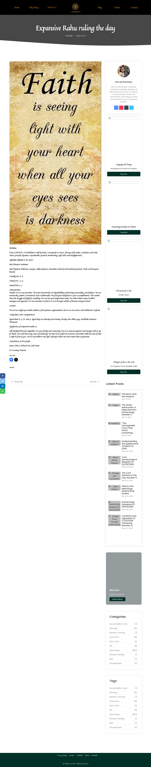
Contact (134, 7)
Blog (100, 7)
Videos (117, 7)
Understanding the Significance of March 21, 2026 (130, 445)
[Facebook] (2, 375)
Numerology (69, 36)
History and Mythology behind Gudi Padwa (128, 490)
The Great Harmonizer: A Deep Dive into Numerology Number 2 (129, 410)
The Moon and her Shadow (129, 395)
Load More (124, 540)
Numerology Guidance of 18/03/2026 (128, 504)
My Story (34, 7)
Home (16, 7)
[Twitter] (2, 381)
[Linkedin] (2, 386)
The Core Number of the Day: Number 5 (129, 475)
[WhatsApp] (2, 391)
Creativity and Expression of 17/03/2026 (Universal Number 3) (129, 521)
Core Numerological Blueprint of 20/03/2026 (129, 461)
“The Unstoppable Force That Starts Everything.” (128, 428)
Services (51, 7)
